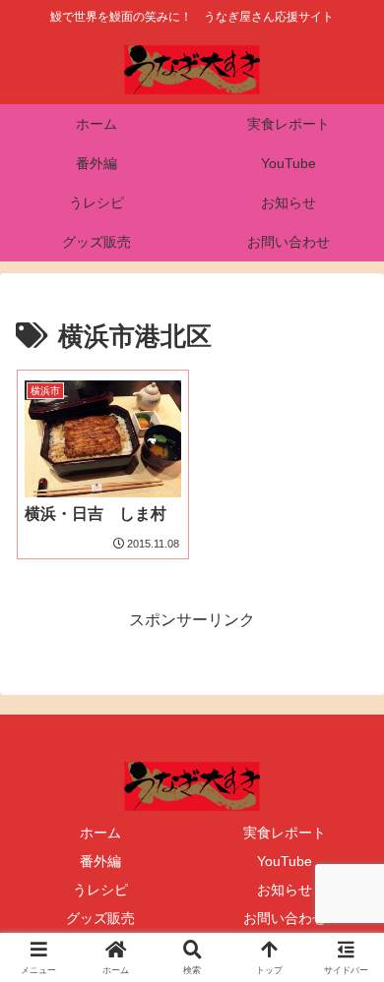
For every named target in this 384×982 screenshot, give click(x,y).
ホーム (100, 832)
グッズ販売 (100, 918)
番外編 (100, 861)
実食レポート (284, 832)
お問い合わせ (284, 918)
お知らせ (284, 889)
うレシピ (100, 889)
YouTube (284, 861)
